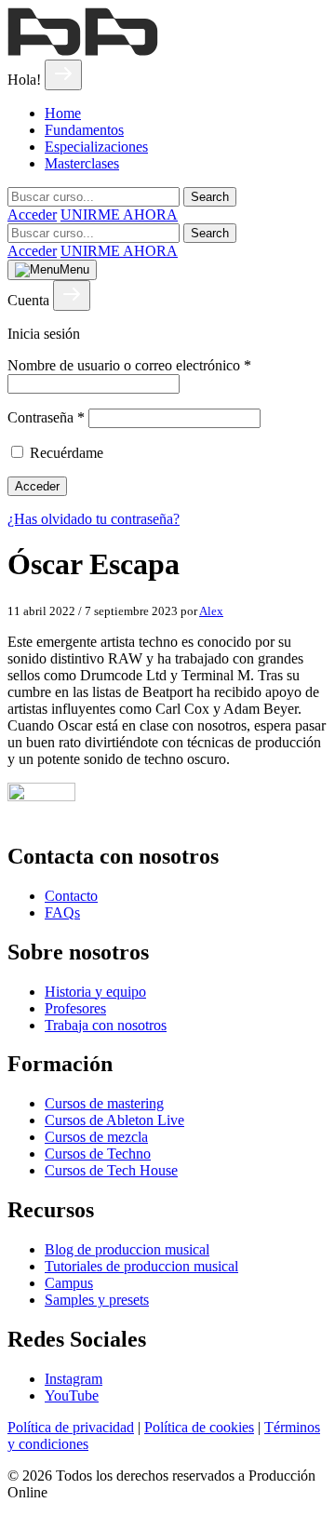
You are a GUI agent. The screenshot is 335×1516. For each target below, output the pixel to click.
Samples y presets (97, 1300)
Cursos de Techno (98, 1153)
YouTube (72, 1395)
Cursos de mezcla (96, 1137)
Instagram (73, 1379)
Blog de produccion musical (127, 1249)
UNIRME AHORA (119, 214)
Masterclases (82, 163)
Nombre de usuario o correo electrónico (129, 365)
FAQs (62, 912)
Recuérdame (66, 453)
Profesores (75, 1008)
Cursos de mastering (104, 1103)
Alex (211, 611)
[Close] (63, 75)
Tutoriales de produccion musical (141, 1266)
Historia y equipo (95, 991)
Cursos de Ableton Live (114, 1120)
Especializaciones (96, 146)
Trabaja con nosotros (106, 1025)
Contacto (71, 896)
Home (63, 113)
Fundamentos (84, 130)
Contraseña (46, 417)
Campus (69, 1283)
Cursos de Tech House (111, 1170)
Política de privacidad (70, 1427)
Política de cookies (199, 1427)
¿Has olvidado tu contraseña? (93, 519)
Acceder (32, 214)
